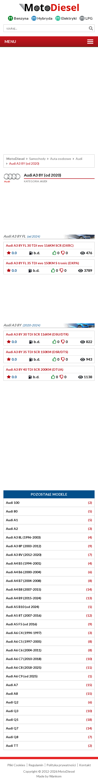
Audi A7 (49, 685)
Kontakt (85, 765)
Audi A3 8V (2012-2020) (49, 555)
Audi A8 (49, 694)
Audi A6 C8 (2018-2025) (49, 668)
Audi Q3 (49, 711)
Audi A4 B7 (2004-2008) (49, 581)
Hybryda (44, 18)
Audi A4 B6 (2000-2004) (49, 572)
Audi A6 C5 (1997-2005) (49, 641)
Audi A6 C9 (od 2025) (49, 676)
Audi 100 (49, 503)
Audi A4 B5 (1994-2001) (49, 563)
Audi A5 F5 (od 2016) (49, 624)
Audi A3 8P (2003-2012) (49, 546)
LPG (89, 18)
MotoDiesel (15, 159)
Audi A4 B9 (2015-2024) (49, 598)
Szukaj (91, 28)
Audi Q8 (49, 737)
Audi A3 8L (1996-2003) (49, 537)
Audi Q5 (49, 720)
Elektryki (69, 18)
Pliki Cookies (16, 765)
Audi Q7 (49, 728)
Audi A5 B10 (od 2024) (49, 607)
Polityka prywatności (61, 765)
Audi (79, 159)
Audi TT (49, 746)
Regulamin (35, 765)
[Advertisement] (49, 101)
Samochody (37, 159)
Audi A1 (49, 520)
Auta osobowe (60, 159)
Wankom (55, 776)
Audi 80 (49, 511)
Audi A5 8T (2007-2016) (49, 615)
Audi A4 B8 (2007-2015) (49, 589)
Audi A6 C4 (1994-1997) (49, 633)
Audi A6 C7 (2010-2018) (49, 659)
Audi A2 (49, 529)
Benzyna (21, 18)
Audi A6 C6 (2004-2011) (49, 650)
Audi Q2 (49, 702)
